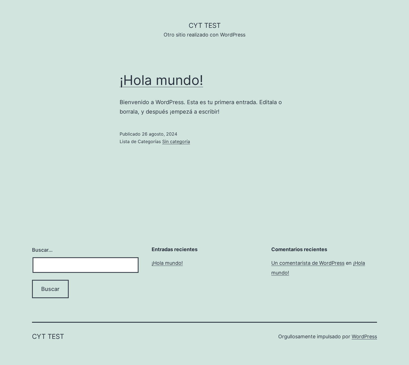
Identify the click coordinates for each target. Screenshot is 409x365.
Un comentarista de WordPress (307, 263)
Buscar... (42, 250)
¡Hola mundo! (161, 80)
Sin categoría (176, 141)
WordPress (364, 336)
